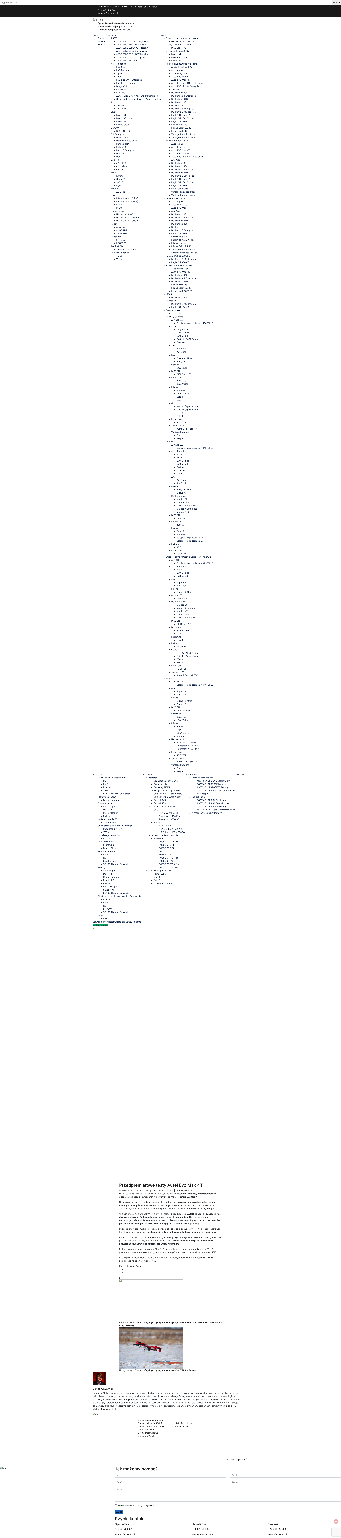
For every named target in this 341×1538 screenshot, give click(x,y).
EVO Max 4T (122, 67)
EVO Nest (121, 89)
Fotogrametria (105, 803)
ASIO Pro (120, 191)
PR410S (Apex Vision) (127, 198)
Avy (113, 102)
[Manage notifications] (336, 1521)
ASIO (179, 547)
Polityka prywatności (237, 1459)
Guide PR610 (160, 803)
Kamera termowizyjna (177, 140)
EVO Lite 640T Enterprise (129, 79)
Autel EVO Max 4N (180, 79)
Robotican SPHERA (113, 829)
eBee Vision (122, 166)
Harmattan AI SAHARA (127, 217)
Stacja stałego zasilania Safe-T (192, 540)
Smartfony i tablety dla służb (163, 835)
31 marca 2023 (141, 1190)
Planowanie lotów (107, 797)
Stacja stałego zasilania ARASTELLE (195, 323)
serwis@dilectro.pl (277, 1534)
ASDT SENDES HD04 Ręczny (131, 57)
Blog (101, 921)
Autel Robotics (118, 63)
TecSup (157, 822)
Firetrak (107, 787)
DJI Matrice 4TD (179, 99)
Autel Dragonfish (179, 73)
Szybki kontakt (100, 925)
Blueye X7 (121, 121)
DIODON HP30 (123, 131)
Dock (119, 156)
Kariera (101, 41)
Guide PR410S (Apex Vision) (168, 793)
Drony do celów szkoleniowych (182, 38)
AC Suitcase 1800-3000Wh (172, 832)
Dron (138, 1266)
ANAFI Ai (120, 227)
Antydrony (191, 774)
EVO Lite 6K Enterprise (127, 83)
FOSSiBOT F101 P (167, 854)
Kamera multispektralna (178, 256)
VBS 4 (106, 832)
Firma (95, 35)
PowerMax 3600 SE (169, 819)
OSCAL (157, 809)
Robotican (116, 236)
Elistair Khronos (179, 124)
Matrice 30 (121, 147)
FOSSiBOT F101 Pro (168, 857)
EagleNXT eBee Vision (182, 118)
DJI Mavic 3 (177, 105)
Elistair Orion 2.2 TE (181, 127)
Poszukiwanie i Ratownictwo (112, 777)
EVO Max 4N (122, 70)
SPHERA (120, 240)
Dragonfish (121, 86)
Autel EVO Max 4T (180, 76)
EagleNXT (116, 159)
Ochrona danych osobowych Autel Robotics (138, 99)
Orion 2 (180, 531)
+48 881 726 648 (200, 1529)
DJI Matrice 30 (178, 102)
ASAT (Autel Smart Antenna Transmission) (137, 95)
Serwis (96, 921)
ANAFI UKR (121, 230)
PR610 (119, 207)
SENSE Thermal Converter (116, 793)
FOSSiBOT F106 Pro (169, 864)
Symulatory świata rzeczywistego (115, 825)
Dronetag (176, 627)
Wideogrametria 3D (108, 819)
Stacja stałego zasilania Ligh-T (192, 537)
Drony (164, 35)
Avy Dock (121, 108)
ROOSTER (121, 243)
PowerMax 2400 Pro (169, 816)
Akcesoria (148, 774)
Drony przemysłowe (148, 1432)
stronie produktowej (145, 1260)
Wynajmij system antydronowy (207, 813)
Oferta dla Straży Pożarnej (128, 921)
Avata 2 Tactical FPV (126, 249)
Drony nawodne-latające (178, 44)
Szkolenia (240, 774)
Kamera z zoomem (175, 198)
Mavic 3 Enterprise (125, 150)
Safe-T (119, 182)
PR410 (119, 204)
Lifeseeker (182, 368)
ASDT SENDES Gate (126, 60)
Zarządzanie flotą (107, 841)
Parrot (114, 223)
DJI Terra (107, 809)
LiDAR (169, 294)
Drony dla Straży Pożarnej (151, 1426)
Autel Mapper (110, 806)
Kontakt (102, 44)
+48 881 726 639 (277, 1529)
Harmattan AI (117, 211)
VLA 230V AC (166, 825)
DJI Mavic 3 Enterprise (182, 108)
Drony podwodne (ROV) (178, 51)
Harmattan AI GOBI (125, 214)
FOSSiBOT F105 (167, 861)
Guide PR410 (160, 800)
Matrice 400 (122, 137)
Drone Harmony (111, 800)
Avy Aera (120, 105)
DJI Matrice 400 (179, 92)
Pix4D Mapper (110, 813)
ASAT (179, 457)
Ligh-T (119, 185)
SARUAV (107, 790)
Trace (119, 256)
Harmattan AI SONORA (127, 220)
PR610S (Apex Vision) (127, 201)
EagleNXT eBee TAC (181, 115)
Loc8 (105, 784)
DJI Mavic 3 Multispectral (184, 111)
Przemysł (170, 441)
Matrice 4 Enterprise (126, 140)
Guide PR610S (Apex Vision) (168, 797)
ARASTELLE (177, 320)
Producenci (111, 35)
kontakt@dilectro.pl (108, 13)
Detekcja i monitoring (202, 777)
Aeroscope (202, 793)
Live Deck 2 (122, 92)
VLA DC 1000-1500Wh (170, 829)
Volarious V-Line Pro (164, 883)
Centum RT (176, 364)
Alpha (119, 73)
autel (132, 1266)
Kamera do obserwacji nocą (180, 265)
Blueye (114, 111)
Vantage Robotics (120, 252)
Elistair (114, 172)
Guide (114, 195)
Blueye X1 (121, 115)
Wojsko (169, 678)
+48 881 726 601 (123, 1529)
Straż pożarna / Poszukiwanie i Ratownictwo (120, 896)
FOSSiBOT (159, 838)
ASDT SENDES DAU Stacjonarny (132, 41)
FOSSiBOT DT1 (166, 845)
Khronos (120, 175)
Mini (179, 633)
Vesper (119, 259)
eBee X (119, 169)
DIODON (115, 127)
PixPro (106, 816)
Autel (173, 326)
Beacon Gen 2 (184, 630)
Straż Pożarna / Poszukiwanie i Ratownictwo (188, 556)
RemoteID (153, 777)
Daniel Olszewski (103, 1388)
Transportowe (173, 310)
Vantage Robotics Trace (183, 134)
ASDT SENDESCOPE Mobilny (131, 44)
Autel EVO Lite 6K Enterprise (185, 86)
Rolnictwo (171, 300)
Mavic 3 (120, 153)
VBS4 (106, 918)
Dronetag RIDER (162, 787)
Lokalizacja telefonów (109, 835)
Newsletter (109, 921)
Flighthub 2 (109, 845)
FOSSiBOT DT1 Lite (168, 841)
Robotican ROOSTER (181, 131)
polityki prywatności (147, 1505)
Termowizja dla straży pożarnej (164, 790)
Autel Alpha (177, 70)
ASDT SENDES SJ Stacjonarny (131, 51)
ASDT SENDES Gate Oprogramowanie (216, 790)
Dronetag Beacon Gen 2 (166, 781)
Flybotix (115, 188)
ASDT (114, 38)
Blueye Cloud (123, 124)
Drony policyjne (146, 1429)
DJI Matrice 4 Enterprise (183, 95)
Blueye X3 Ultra (124, 118)
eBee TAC (121, 163)
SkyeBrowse (109, 822)
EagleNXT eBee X (180, 121)
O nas (101, 38)
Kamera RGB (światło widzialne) (182, 63)
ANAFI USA (122, 233)
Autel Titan (176, 313)
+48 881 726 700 (106, 10)
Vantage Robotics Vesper (184, 137)
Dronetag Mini (161, 784)
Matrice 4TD (122, 143)
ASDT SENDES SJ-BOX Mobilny (132, 54)
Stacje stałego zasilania (160, 870)
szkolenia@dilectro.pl (202, 1534)
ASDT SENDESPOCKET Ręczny (132, 47)
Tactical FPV (117, 246)
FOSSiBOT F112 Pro (168, 867)
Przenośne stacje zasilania (161, 806)
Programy (97, 774)
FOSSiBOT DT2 (166, 848)
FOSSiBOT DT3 (166, 851)
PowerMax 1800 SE (169, 813)
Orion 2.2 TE (122, 179)
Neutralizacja (198, 797)
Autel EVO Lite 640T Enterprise (187, 83)
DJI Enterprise (118, 134)
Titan (118, 76)
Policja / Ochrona (174, 316)
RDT (105, 781)
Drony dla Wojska (147, 1436)
